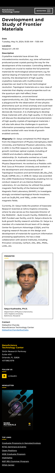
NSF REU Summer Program (15, 461)
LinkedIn (12, 376)
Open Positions (9, 450)
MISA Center (8, 465)
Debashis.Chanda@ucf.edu (15, 330)
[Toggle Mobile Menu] (52, 3)
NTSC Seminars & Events (14, 447)
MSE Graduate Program (13, 454)
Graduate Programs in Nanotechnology (21, 443)
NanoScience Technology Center (11, 11)
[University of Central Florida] (20, 3)
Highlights (7, 458)
